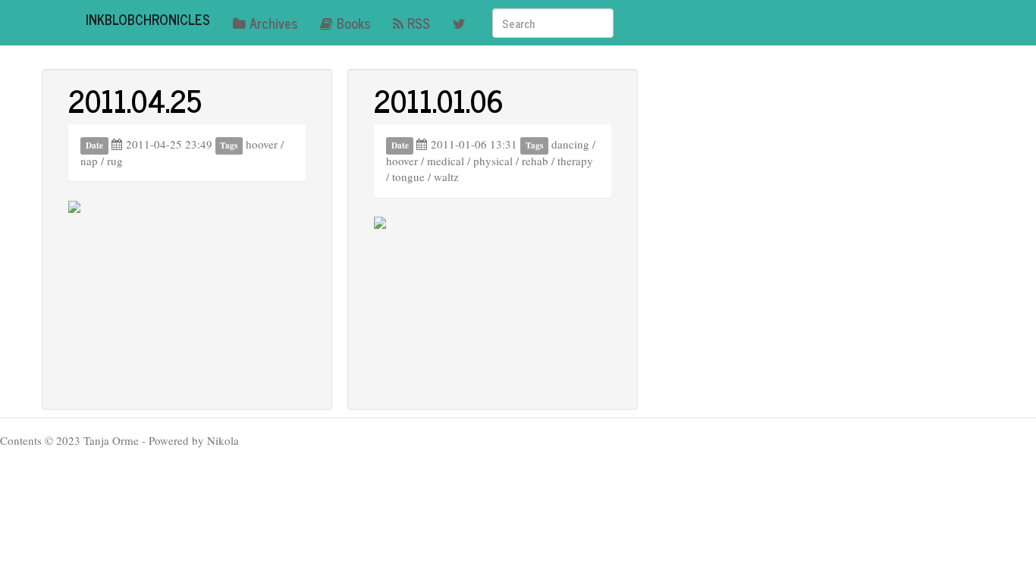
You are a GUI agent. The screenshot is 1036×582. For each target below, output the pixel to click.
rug (115, 160)
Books (353, 22)
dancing (570, 144)
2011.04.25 (135, 100)
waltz (446, 176)
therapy (575, 160)
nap (89, 160)
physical (493, 160)
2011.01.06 (439, 100)
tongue (408, 176)
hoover (262, 144)
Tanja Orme (111, 440)
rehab (535, 160)
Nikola (223, 440)
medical (445, 160)
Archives (273, 22)
